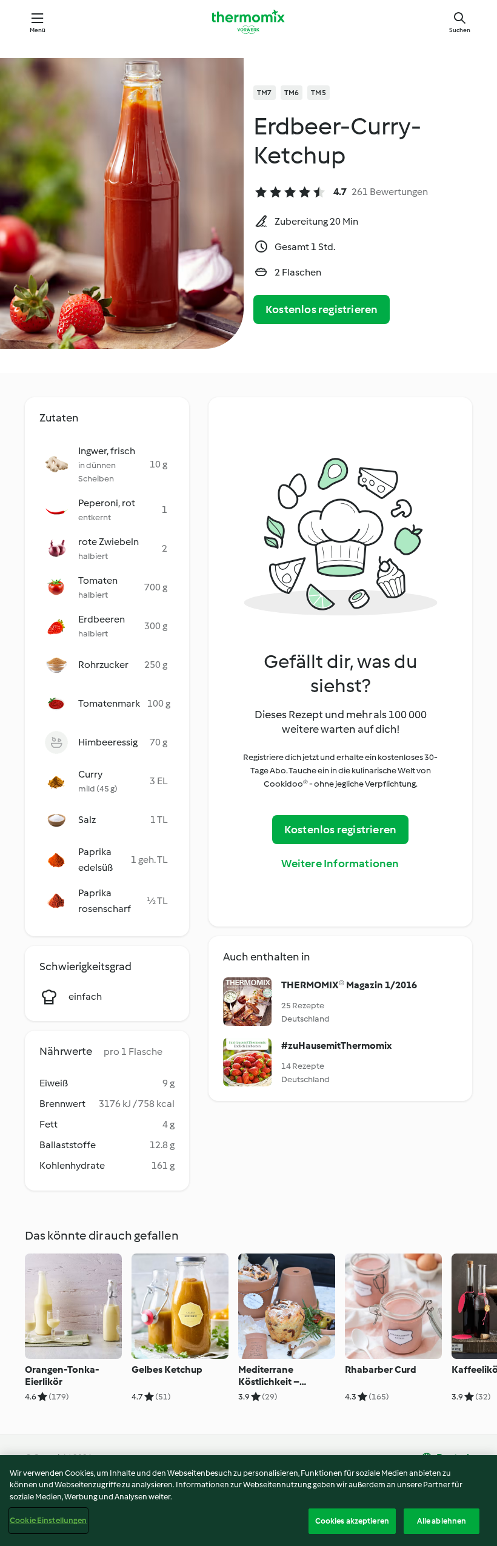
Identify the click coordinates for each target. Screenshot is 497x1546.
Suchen (459, 30)
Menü (38, 30)
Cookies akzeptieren (352, 1520)
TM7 (264, 92)
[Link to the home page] (248, 22)
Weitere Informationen (340, 863)
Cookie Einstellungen (48, 1520)
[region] (248, 1500)
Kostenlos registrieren (321, 309)
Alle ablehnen (442, 1520)
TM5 (318, 92)
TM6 (291, 92)
